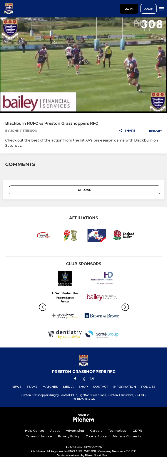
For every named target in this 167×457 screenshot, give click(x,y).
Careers (96, 431)
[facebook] (75, 379)
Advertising (75, 431)
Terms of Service (39, 436)
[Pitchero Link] (83, 421)
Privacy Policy (69, 436)
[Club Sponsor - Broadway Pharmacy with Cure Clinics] (65, 316)
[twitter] (83, 379)
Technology (117, 431)
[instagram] (92, 379)
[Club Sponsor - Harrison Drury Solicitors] (102, 279)
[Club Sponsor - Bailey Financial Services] (102, 298)
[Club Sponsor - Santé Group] (102, 335)
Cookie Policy (96, 436)
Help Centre (34, 431)
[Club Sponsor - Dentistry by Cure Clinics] (65, 335)
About (55, 431)
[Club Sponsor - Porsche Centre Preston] (65, 298)
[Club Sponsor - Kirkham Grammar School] (65, 279)
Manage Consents (127, 436)
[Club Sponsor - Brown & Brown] (102, 316)
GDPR (137, 431)
